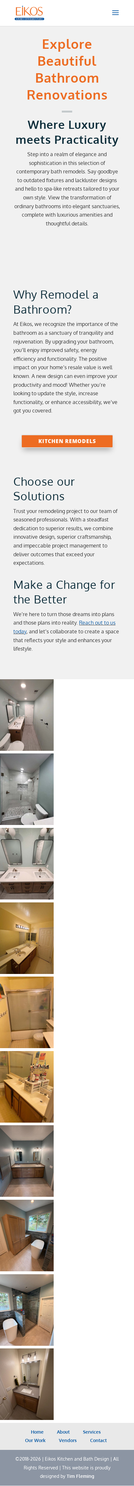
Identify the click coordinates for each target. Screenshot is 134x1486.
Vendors (67, 1440)
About (63, 1432)
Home (37, 1432)
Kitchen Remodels (67, 441)
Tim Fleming (80, 1476)
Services (91, 1432)
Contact (98, 1440)
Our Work (35, 1440)
